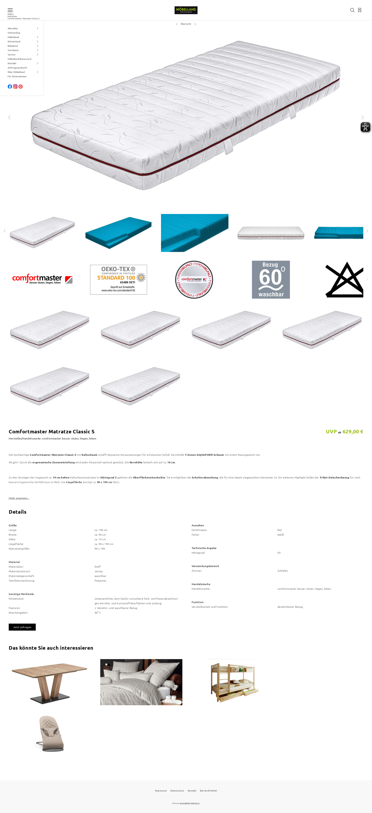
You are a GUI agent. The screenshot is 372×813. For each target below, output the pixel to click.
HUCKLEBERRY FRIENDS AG (190, 803)
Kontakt (12, 63)
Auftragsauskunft (17, 67)
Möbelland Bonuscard (19, 58)
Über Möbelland (16, 72)
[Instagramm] (15, 87)
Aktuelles (13, 28)
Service (12, 54)
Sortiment (13, 50)
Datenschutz (177, 790)
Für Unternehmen (17, 76)
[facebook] (10, 87)
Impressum (161, 790)
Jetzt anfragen (22, 627)
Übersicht (186, 23)
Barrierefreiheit (208, 790)
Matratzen (12, 16)
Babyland (13, 45)
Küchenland (14, 41)
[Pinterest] (20, 87)
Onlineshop (14, 32)
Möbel (11, 14)
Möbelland (13, 37)
